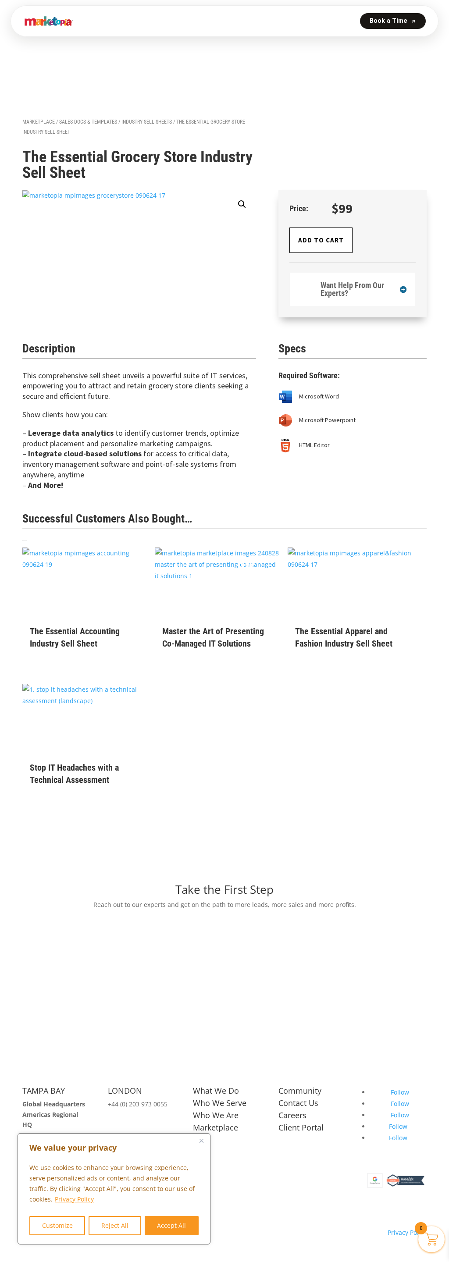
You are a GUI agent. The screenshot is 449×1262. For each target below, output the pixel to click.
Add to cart (321, 240)
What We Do (216, 1090)
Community (299, 1090)
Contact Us (298, 1103)
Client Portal (301, 1127)
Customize (57, 1225)
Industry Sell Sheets (146, 122)
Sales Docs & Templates (88, 122)
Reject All (114, 1225)
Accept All (171, 1225)
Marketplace (38, 122)
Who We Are (216, 1115)
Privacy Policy (74, 1199)
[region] (114, 1188)
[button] (242, 204)
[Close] (201, 1140)
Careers (292, 1115)
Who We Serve (219, 1103)
